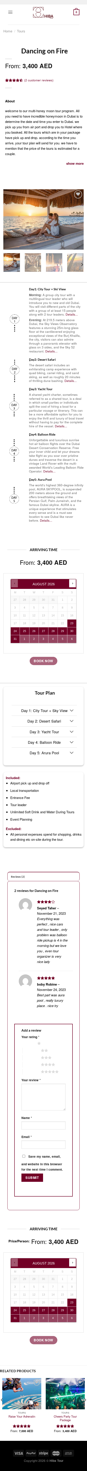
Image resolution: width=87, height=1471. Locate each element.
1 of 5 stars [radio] (28, 1043)
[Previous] (10, 219)
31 (15, 639)
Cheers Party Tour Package (65, 1418)
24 (15, 631)
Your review (31, 1080)
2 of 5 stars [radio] (32, 1050)
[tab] (43, 876)
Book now (43, 661)
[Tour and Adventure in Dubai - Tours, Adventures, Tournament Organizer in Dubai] (43, 12)
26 (33, 631)
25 (24, 631)
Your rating (30, 1037)
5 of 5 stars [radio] (32, 1071)
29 (62, 631)
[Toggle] (72, 710)
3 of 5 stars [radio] (32, 1057)
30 (71, 631)
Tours (21, 31)
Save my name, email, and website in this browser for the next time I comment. (42, 1163)
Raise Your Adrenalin (21, 1416)
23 (71, 623)
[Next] (76, 219)
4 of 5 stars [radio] (32, 1064)
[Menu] (10, 12)
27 (43, 631)
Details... (72, 314)
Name (26, 1118)
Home (7, 31)
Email (26, 1137)
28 (53, 631)
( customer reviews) (39, 80)
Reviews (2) (18, 876)
